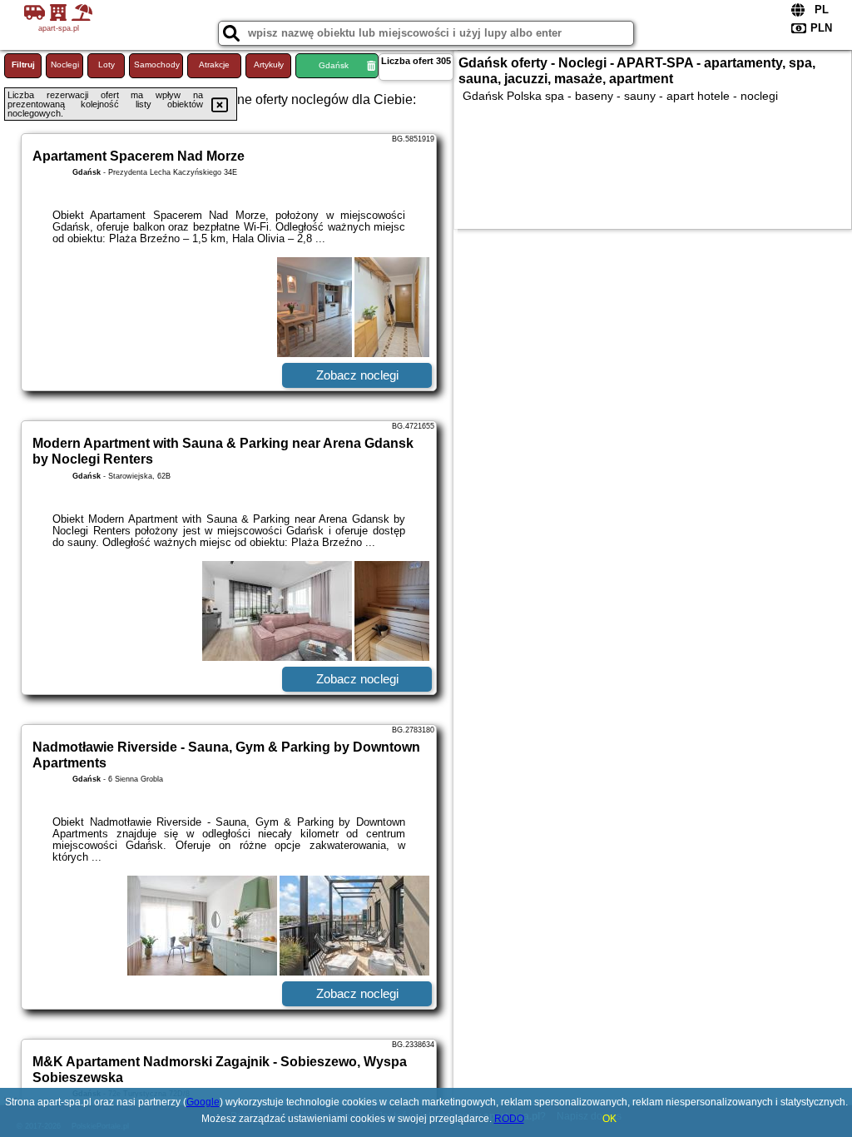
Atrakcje (214, 64)
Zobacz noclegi (357, 375)
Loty (106, 64)
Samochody (157, 64)
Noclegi (65, 64)
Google (203, 1102)
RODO (509, 1119)
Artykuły (269, 64)
